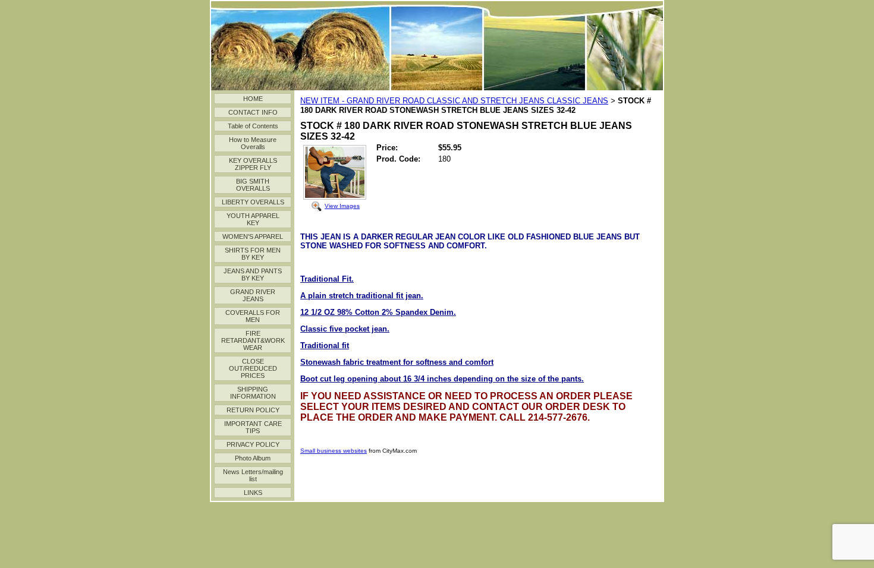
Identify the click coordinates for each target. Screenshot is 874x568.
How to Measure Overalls (252, 143)
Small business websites (333, 450)
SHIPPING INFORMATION (253, 393)
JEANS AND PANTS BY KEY (253, 274)
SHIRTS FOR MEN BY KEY (253, 254)
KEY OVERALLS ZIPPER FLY (253, 164)
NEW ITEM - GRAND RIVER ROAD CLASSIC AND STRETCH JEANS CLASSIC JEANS (454, 100)
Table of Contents (253, 126)
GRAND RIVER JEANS (252, 295)
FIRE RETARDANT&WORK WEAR (253, 340)
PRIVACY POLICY (253, 444)
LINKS (253, 492)
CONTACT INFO (253, 112)
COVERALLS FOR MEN (252, 316)
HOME (253, 98)
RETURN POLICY (253, 410)
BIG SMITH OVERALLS (253, 185)
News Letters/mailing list (253, 475)
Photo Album (253, 458)
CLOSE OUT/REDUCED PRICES (253, 368)
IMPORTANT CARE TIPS (253, 427)
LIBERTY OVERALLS (253, 202)
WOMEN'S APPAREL (252, 236)
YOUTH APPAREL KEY (253, 219)
